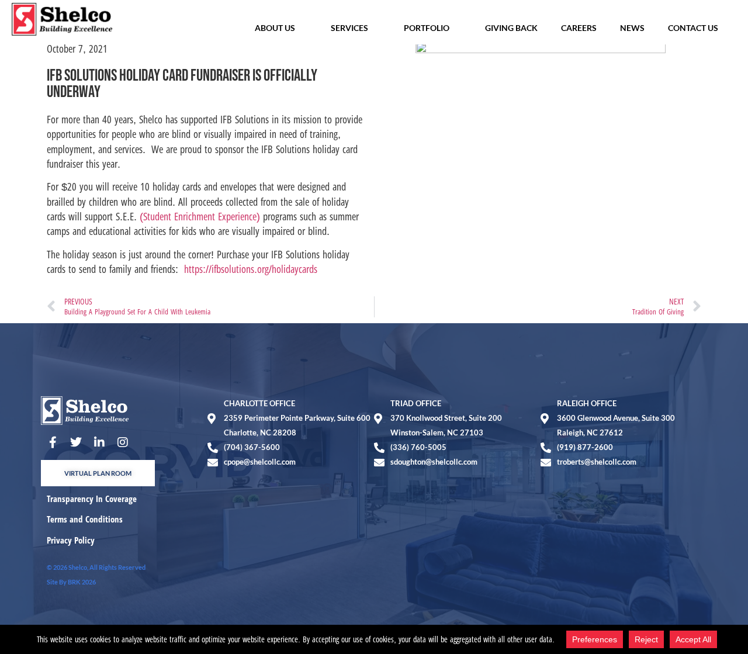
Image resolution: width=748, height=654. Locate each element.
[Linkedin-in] (99, 442)
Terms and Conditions (85, 519)
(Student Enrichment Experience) (200, 216)
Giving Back (511, 28)
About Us (275, 28)
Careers (579, 28)
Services (349, 28)
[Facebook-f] (52, 442)
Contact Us (693, 28)
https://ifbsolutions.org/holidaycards (250, 269)
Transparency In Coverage (92, 498)
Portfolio (426, 28)
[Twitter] (76, 442)
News (632, 28)
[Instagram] (122, 442)
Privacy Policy (71, 540)
